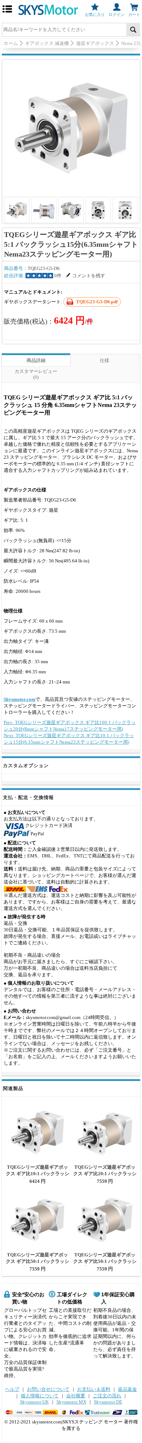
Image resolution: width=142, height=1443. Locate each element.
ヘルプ (12, 1389)
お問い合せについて (48, 1389)
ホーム (11, 43)
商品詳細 (36, 360)
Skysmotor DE (108, 1402)
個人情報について (40, 1395)
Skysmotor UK (34, 1402)
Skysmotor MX (71, 1402)
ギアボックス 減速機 (47, 43)
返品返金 (127, 1389)
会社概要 (75, 1395)
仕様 (104, 360)
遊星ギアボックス (95, 43)
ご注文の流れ (107, 1395)
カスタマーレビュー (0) (36, 374)
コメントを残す (88, 275)
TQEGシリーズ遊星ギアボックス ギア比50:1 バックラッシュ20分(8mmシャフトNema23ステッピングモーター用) (105, 1264)
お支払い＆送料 (93, 1389)
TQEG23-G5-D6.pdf (97, 301)
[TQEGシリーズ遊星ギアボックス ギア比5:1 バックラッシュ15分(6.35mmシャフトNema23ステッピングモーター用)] (71, 127)
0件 (58, 275)
